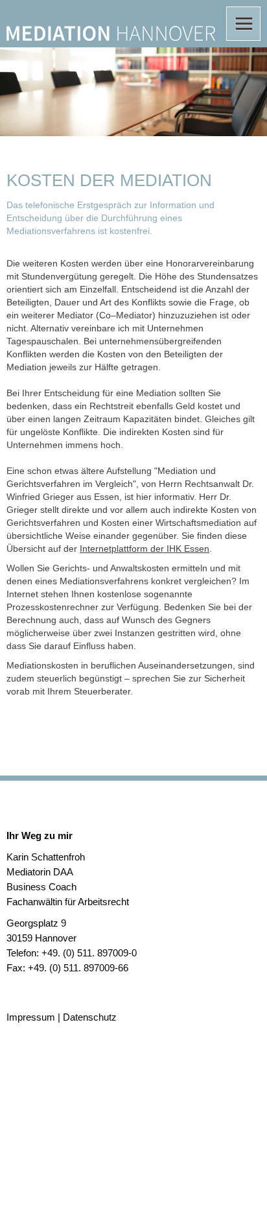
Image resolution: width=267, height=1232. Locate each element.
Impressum (30, 1017)
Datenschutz (90, 1017)
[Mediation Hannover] (110, 34)
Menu (243, 23)
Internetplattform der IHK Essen (144, 548)
